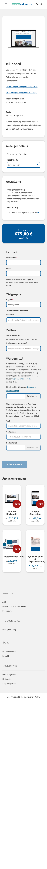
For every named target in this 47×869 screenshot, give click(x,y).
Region (13, 299)
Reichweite (12, 160)
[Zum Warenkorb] (37, 4)
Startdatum (15, 257)
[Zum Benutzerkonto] (41, 4)
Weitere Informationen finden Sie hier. (21, 86)
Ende (13, 268)
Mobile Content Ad (35, 513)
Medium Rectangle (11, 513)
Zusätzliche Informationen (17, 310)
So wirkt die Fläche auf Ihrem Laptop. (21, 92)
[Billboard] (23, 42)
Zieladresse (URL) (18, 335)
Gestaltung (12, 207)
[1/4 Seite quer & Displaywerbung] (35, 536)
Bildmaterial (11, 443)
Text (8, 421)
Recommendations (14, 556)
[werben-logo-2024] (22, 4)
